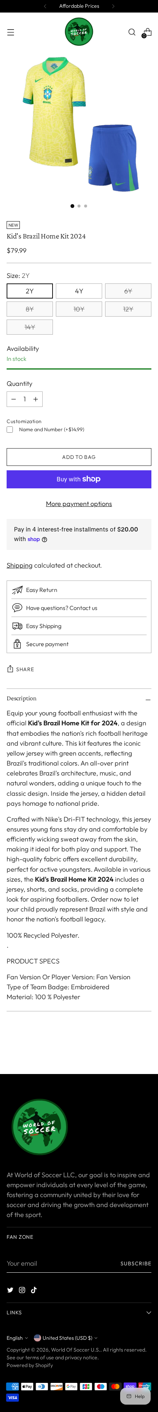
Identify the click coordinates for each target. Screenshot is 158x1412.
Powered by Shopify (30, 1365)
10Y (79, 309)
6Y (128, 291)
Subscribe (136, 1263)
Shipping (20, 565)
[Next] (113, 6)
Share (25, 669)
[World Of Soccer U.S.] (79, 32)
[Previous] (45, 6)
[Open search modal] (131, 32)
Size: (18, 275)
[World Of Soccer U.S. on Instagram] (22, 1291)
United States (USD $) (67, 1338)
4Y (79, 291)
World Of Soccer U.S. (75, 1349)
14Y (30, 327)
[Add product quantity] (13, 399)
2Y (30, 291)
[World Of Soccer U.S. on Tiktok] (34, 1291)
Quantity (19, 383)
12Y (128, 309)
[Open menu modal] (10, 32)
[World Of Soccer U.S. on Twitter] (11, 1291)
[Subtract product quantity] (35, 399)
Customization (24, 421)
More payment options (79, 503)
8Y (30, 309)
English (15, 1338)
